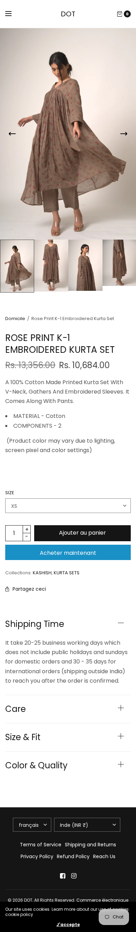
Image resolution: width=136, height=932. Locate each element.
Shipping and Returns (90, 844)
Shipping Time (34, 624)
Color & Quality (36, 765)
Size (9, 492)
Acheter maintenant (68, 553)
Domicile (15, 318)
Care (15, 709)
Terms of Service (40, 844)
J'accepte (68, 925)
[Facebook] (62, 876)
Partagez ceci (29, 588)
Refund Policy (73, 856)
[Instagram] (73, 876)
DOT (68, 14)
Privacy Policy (37, 856)
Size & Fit (22, 737)
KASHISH (42, 572)
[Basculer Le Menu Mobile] (13, 14)
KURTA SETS (67, 572)
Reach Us (104, 856)
